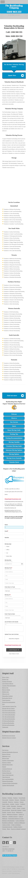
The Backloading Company (14, 6)
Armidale (12, 804)
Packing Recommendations (14, 438)
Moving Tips (5, 687)
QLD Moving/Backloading (8, 710)
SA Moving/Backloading (8, 723)
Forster (4, 806)
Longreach (23, 829)
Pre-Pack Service (6, 771)
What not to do (5, 694)
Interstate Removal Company (9, 737)
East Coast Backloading (8, 779)
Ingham (7, 804)
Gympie (23, 808)
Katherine (11, 800)
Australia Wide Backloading (9, 685)
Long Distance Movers (7, 683)
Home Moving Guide (14, 430)
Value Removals (6, 777)
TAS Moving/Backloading (8, 719)
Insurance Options (6, 762)
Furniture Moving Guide (14, 446)
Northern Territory (17, 827)
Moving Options (14, 454)
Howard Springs (6, 810)
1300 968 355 (14, 11)
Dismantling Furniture (7, 696)
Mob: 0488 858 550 (14, 36)
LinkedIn (11, 842)
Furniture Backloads (7, 681)
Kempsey (9, 808)
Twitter (4, 842)
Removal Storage (6, 754)
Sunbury (17, 804)
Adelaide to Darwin (13, 816)
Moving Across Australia (14, 458)
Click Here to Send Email (8, 848)
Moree (8, 829)
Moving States (5, 758)
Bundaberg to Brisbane (7, 822)
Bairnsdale (13, 806)
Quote (14, 426)
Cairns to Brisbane (20, 820)
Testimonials (5, 727)
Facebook (7, 842)
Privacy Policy (5, 677)
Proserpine (19, 806)
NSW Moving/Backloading (8, 712)
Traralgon (15, 797)
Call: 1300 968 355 (14, 32)
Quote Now (12, 75)
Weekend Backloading (7, 781)
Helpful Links (5, 692)
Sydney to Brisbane (16, 824)
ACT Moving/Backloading (8, 714)
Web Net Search (16, 873)
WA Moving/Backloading (8, 725)
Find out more (12, 395)
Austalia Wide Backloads (8, 785)
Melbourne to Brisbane (12, 814)
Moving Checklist (14, 442)
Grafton (14, 808)
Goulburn (22, 804)
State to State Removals (7, 775)
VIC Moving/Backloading (8, 716)
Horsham (4, 797)
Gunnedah (4, 802)
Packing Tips (14, 434)
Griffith (8, 806)
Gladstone (16, 802)
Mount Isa (10, 802)
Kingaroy (17, 800)
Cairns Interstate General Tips (9, 706)
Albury (4, 808)
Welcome (14, 414)
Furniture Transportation (8, 760)
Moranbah (22, 800)
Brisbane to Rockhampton (8, 820)
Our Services (14, 422)
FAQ (3, 704)
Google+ (14, 842)
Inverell (9, 812)
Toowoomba (5, 800)
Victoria (4, 829)
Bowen (13, 812)
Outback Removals (6, 773)
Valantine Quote (14, 462)
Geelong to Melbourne (19, 822)
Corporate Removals (7, 768)
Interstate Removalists (7, 764)
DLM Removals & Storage (8, 735)
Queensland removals (7, 827)
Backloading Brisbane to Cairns (15, 818)
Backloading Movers (7, 698)
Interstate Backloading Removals (10, 752)
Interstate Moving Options (14, 450)
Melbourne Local (6, 756)
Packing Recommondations (8, 702)
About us (14, 418)
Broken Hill (14, 810)
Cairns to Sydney (6, 824)
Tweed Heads (22, 797)
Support (4, 766)
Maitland (19, 810)
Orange (18, 808)
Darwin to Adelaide (15, 829)
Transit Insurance (6, 700)
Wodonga (10, 797)
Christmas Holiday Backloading (9, 783)
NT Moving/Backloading (8, 721)
